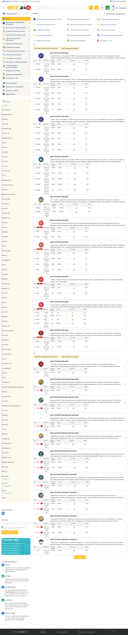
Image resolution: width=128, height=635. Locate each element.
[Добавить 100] (74, 390)
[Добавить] (71, 64)
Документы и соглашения (87, 632)
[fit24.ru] (19, 7)
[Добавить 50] (74, 373)
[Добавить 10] (73, 444)
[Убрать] (64, 64)
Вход (114, 1)
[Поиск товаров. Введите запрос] (91, 8)
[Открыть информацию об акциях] (102, 8)
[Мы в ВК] (3, 513)
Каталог (43, 632)
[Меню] (3, 7)
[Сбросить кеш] (34, 8)
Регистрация (121, 1)
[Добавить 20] (75, 462)
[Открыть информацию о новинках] (96, 8)
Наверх (113, 632)
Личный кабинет (62, 632)
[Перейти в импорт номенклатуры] (108, 8)
